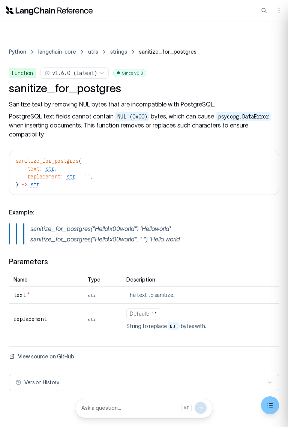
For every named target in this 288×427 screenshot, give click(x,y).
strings (118, 52)
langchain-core (57, 52)
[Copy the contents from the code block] (268, 160)
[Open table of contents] (270, 405)
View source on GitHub (46, 357)
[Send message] (201, 408)
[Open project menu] (278, 10)
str (49, 168)
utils (93, 52)
